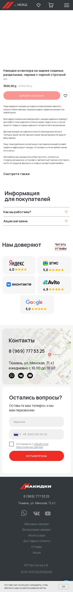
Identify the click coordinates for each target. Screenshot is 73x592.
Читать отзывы (61, 246)
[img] (36, 356)
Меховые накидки (36, 524)
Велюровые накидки (36, 529)
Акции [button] (37, 552)
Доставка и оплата (36, 541)
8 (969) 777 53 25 (27, 351)
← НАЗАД (20, 5)
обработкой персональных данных (32, 445)
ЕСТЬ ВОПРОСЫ (36, 456)
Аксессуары (36, 535)
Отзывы (36, 547)
